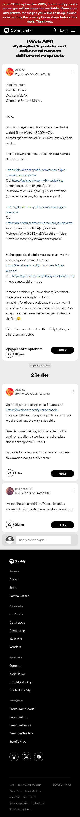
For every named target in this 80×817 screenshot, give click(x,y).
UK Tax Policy (37, 803)
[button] (73, 72)
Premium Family (20, 725)
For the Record (19, 596)
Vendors (15, 647)
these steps (50, 17)
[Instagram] (14, 756)
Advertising (17, 630)
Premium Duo (18, 717)
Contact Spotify (20, 690)
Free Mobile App (20, 682)
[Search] (55, 30)
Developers (17, 622)
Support (15, 666)
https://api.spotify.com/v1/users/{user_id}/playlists (39, 223)
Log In (64, 30)
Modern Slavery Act (18, 803)
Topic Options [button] (38, 365)
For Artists (16, 614)
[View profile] (10, 71)
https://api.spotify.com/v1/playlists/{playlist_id (42, 276)
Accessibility (29, 797)
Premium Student (21, 733)
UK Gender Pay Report (20, 809)
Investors (15, 639)
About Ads (14, 797)
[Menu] (73, 30)
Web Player (17, 674)
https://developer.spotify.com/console (32, 410)
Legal (12, 784)
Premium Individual (22, 709)
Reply (63, 350)
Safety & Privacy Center (29, 784)
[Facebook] (38, 756)
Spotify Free (17, 741)
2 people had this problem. (24, 349)
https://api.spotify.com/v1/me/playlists (37, 180)
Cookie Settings (33, 791)
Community (21, 30)
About (13, 579)
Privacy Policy (15, 791)
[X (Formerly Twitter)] (26, 756)
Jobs (12, 587)
